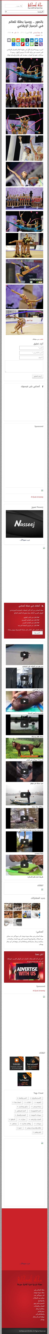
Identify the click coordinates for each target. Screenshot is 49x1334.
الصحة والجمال (21, 1115)
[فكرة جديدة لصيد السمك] (24, 701)
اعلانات (28, 1102)
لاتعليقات (37, 35)
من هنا (36, 633)
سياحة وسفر (37, 1107)
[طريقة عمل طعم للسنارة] (24, 865)
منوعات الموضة (36, 1115)
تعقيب (41, 339)
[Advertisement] (24, 459)
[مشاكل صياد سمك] (24, 795)
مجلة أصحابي (36, 33)
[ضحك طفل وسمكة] (24, 725)
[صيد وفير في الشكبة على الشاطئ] (24, 654)
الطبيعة (38, 1102)
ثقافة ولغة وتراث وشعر (34, 1128)
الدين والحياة (23, 1098)
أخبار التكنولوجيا (36, 1111)
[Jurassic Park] (24, 841)
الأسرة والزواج (36, 1098)
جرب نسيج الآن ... (24, 1263)
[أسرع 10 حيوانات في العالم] (24, 748)
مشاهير (14, 1124)
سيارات (23, 1119)
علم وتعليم (38, 1132)
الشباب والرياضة (36, 1119)
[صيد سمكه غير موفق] (24, 771)
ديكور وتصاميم (23, 1107)
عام (15, 33)
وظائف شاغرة (26, 1124)
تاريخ (20, 1128)
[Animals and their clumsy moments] (24, 818)
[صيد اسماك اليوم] (24, 678)
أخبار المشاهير (21, 1111)
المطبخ (13, 1119)
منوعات (38, 1124)
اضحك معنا (17, 1102)
